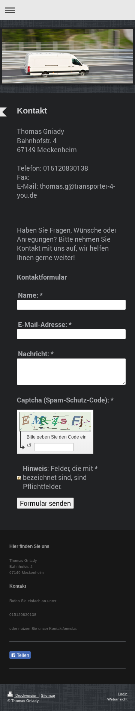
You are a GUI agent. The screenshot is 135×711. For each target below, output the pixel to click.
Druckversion (26, 695)
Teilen (22, 655)
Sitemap (48, 695)
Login (123, 694)
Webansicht (117, 699)
